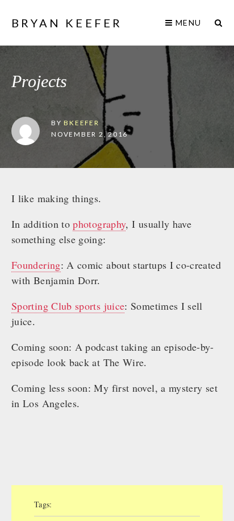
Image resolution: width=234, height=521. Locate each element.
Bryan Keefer (66, 23)
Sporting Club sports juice (67, 306)
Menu (187, 22)
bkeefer (81, 122)
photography (99, 224)
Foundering (36, 265)
